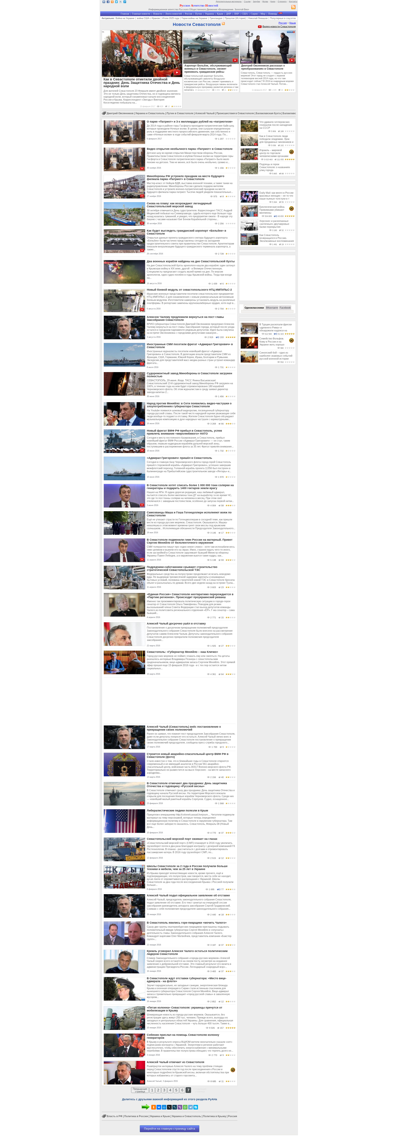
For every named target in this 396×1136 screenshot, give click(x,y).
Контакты (293, 1)
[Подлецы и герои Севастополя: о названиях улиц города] (249, 173)
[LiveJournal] (174, 1107)
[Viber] (180, 1107)
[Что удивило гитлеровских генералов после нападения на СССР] (249, 131)
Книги (272, 1)
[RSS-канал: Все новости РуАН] (293, 7)
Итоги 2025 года (170, 18)
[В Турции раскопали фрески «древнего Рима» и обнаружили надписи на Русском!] (249, 333)
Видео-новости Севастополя (279, 26)
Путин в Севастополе (180, 113)
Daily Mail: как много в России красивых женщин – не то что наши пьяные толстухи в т (276, 195)
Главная (125, 13)
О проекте (282, 1)
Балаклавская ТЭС (294, 113)
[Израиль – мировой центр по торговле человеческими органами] (249, 159)
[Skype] (195, 1107)
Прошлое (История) (235, 18)
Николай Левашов (258, 18)
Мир (262, 13)
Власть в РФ (114, 1116)
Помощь (272, 13)
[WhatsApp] (185, 1107)
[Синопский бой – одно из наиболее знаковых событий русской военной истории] (249, 362)
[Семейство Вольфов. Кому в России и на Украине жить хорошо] (249, 348)
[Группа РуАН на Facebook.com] (108, 2)
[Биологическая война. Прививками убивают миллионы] (249, 216)
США (245, 13)
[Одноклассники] (153, 1107)
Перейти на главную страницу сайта (169, 1128)
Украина (209, 13)
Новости (157, 13)
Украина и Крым (160, 1116)
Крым (220, 13)
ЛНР (236, 13)
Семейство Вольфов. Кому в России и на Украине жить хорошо (271, 341)
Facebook (285, 307)
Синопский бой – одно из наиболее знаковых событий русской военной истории (275, 355)
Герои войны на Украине (194, 18)
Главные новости (141, 13)
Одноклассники (254, 307)
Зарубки (256, 1)
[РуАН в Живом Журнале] (120, 2)
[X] (169, 1107)
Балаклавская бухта (268, 113)
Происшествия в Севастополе (235, 113)
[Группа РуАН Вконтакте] (104, 2)
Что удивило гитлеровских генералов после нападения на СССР (275, 125)
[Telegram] (190, 1107)
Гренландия (216, 18)
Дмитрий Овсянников (120, 113)
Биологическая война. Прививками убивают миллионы (272, 210)
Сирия (254, 13)
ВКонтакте (272, 307)
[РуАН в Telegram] (124, 2)
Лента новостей (173, 13)
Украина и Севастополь (150, 113)
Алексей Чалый (205, 113)
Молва (265, 1)
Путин (198, 13)
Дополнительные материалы (229, 1)
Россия (188, 13)
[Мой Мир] (164, 1107)
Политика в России (136, 1116)
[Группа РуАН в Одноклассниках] (112, 2)
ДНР (228, 13)
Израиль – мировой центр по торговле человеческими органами (273, 153)
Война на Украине (125, 18)
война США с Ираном (148, 18)
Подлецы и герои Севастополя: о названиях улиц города (274, 167)
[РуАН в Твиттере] (116, 2)
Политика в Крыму (214, 1116)
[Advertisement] (170, 700)
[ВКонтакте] (159, 1107)
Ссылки (247, 1)
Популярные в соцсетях (283, 18)
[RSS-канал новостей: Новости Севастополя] (223, 23)
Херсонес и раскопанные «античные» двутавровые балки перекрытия (274, 224)
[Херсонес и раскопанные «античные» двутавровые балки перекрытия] (249, 230)
